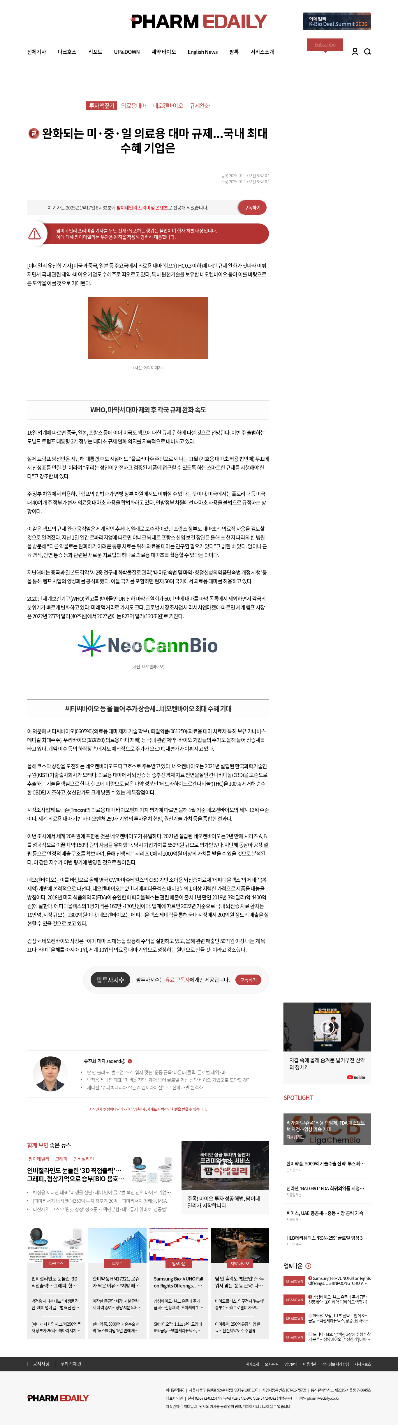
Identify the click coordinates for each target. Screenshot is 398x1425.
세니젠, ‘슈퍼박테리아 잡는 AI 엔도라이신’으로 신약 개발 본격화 (145, 1087)
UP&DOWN (127, 52)
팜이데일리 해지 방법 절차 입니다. (89, 1364)
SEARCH (367, 51)
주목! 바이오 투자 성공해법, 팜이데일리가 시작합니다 (223, 1202)
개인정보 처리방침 (335, 1364)
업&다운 (178, 1263)
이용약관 (309, 1364)
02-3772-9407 (243, 1398)
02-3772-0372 (266, 1398)
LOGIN (353, 51)
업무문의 (290, 1364)
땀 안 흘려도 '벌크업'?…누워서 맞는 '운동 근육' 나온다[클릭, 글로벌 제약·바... (157, 1072)
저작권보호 (363, 1364)
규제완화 (200, 105)
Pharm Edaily (58, 1398)
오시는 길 (272, 1364)
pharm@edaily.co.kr (323, 1398)
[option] (106, 1363)
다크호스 (67, 52)
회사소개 (252, 1364)
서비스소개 (262, 52)
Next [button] (62, 1367)
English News (203, 52)
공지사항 (41, 1363)
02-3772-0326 (205, 1398)
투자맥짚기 (101, 105)
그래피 (61, 1158)
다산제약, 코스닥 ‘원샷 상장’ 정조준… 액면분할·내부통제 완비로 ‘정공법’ (100, 1209)
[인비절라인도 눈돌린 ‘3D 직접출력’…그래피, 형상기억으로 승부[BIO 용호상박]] (152, 1168)
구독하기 (252, 207)
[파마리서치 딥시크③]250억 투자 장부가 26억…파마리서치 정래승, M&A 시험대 (106, 1200)
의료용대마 (133, 105)
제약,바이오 (239, 1263)
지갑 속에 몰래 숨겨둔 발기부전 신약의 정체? (327, 1063)
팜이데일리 (39, 1158)
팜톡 (234, 52)
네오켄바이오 (168, 105)
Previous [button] (62, 1360)
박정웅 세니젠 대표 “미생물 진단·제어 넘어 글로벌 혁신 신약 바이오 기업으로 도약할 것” (168, 1079)
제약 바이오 (164, 52)
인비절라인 (83, 1158)
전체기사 (36, 52)
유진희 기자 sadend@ (104, 1060)
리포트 (95, 52)
